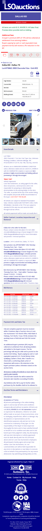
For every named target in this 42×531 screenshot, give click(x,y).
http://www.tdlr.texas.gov (24, 524)
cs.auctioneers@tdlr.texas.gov (23, 526)
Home (9, 477)
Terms (18, 480)
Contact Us (17, 477)
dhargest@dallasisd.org (15, 254)
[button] (38, 114)
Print (37, 76)
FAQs (25, 480)
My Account (26, 477)
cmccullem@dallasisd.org (12, 252)
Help (34, 477)
